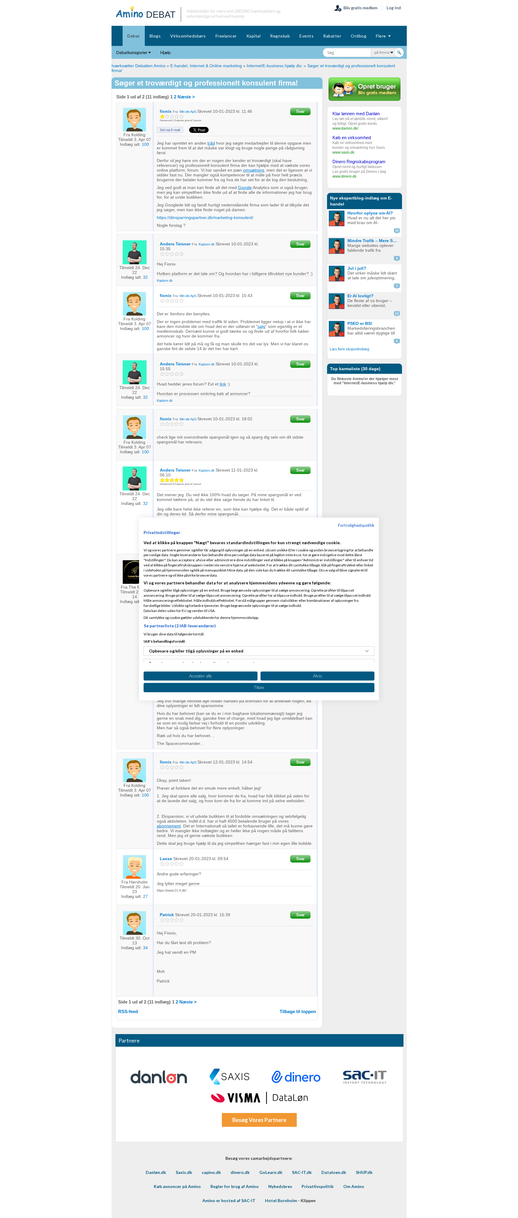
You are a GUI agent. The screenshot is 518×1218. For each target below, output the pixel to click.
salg (261, 326)
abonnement (169, 826)
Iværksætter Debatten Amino (138, 65)
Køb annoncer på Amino (177, 1186)
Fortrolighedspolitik (356, 525)
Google (245, 187)
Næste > (186, 96)
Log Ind (394, 7)
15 (397, 230)
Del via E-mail (170, 130)
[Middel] (172, 116)
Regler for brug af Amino (234, 1186)
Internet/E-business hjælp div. (274, 65)
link (223, 384)
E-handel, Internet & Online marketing (206, 65)
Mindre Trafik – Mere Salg (373, 240)
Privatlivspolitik (318, 1186)
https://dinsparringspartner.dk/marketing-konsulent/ (205, 217)
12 (397, 313)
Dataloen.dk (333, 1172)
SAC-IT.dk (302, 1172)
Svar (300, 111)
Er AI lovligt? (360, 295)
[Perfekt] (181, 116)
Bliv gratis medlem (359, 7)
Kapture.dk (207, 244)
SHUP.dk (364, 1172)
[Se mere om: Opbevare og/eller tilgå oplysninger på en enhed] (367, 651)
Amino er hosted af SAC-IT (228, 1200)
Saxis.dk (184, 1172)
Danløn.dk (156, 1172)
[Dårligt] (162, 116)
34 (145, 947)
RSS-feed (128, 1011)
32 (145, 277)
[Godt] (176, 116)
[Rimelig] (167, 116)
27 (145, 896)
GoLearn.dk (270, 1172)
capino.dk (211, 1172)
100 (145, 144)
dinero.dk (240, 1172)
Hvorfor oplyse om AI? (370, 213)
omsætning (253, 170)
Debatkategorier (132, 52)
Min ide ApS (188, 111)
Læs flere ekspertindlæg (349, 349)
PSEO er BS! (359, 323)
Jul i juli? (356, 268)
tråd (211, 143)
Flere (382, 35)
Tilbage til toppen (298, 1011)
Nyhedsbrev (280, 1186)
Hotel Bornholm (281, 1200)
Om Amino (353, 1186)
